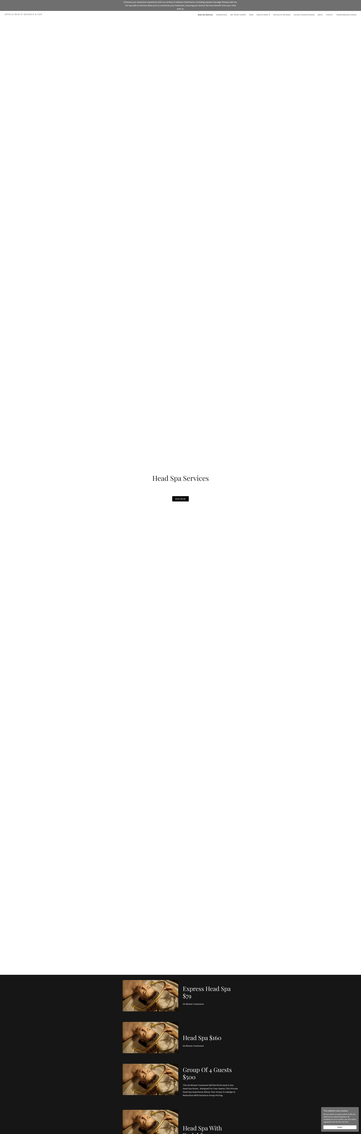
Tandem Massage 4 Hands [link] (346, 15)
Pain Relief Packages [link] (282, 15)
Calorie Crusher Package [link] (304, 15)
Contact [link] (329, 15)
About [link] (320, 15)
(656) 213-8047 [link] (184, 964)
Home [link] (251, 15)
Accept (339, 1127)
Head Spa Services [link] (205, 15)
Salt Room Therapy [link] (238, 15)
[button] (263, 15)
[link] (92, 14)
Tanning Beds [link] (221, 15)
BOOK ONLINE (180, 499)
